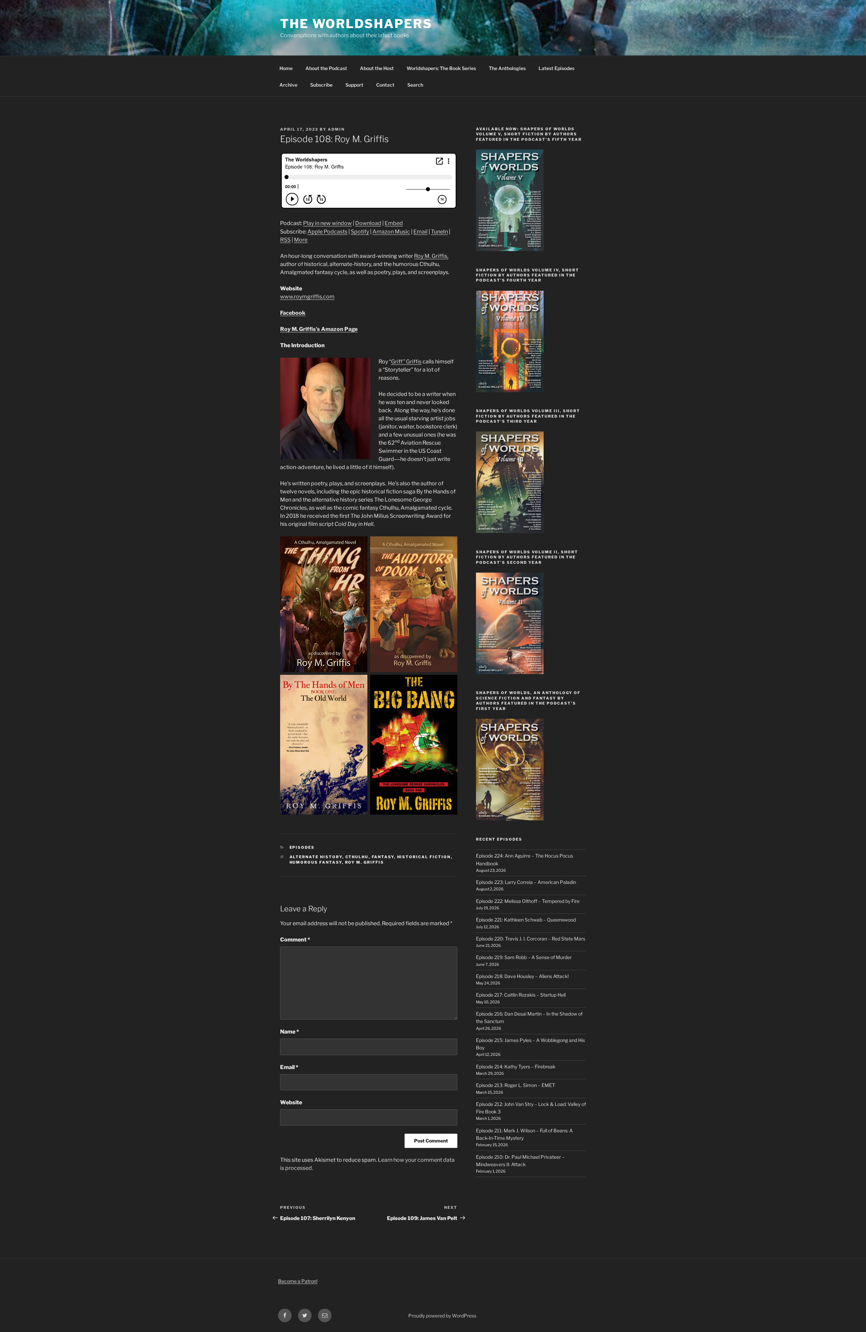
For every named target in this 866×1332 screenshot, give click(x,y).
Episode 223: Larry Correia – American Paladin (526, 882)
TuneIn (439, 231)
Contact (385, 85)
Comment (295, 939)
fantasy (383, 856)
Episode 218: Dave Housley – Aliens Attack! (522, 976)
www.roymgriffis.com (307, 296)
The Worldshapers (356, 23)
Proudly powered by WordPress (442, 1315)
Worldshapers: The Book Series (441, 68)
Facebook (292, 313)
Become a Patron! (297, 1281)
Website (291, 1102)
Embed (394, 223)
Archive (288, 85)
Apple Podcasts (327, 231)
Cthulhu (357, 856)
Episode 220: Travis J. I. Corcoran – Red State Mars (530, 938)
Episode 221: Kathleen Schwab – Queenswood (526, 920)
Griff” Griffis (406, 361)
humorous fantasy (316, 862)
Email (420, 231)
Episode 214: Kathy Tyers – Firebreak (515, 1066)
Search (415, 85)
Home (286, 68)
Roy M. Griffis (364, 862)
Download (368, 223)
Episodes (302, 847)
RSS (285, 240)
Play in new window (327, 223)
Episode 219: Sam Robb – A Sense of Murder (524, 957)
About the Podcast (326, 68)
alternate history (316, 856)
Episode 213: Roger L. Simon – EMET (515, 1085)
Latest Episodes (556, 68)
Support (354, 85)
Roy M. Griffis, (431, 256)
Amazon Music (391, 231)
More (300, 240)
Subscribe (321, 85)
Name (289, 1031)
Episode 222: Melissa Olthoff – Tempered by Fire (527, 901)
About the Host (377, 68)
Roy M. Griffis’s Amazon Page (319, 329)
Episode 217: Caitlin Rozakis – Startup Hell (521, 995)
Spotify (360, 231)
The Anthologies (507, 68)
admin (336, 129)
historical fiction (424, 856)
